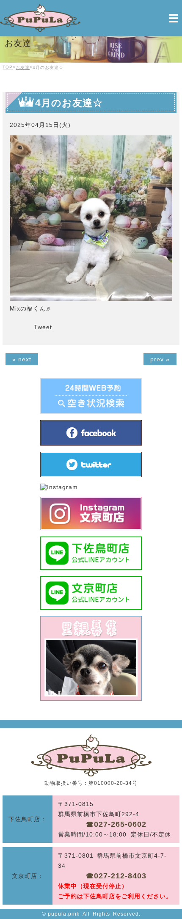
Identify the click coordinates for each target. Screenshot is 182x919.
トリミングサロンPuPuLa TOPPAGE (91, 755)
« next (21, 359)
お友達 (23, 67)
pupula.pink (64, 914)
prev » (160, 359)
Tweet (43, 327)
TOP (8, 67)
